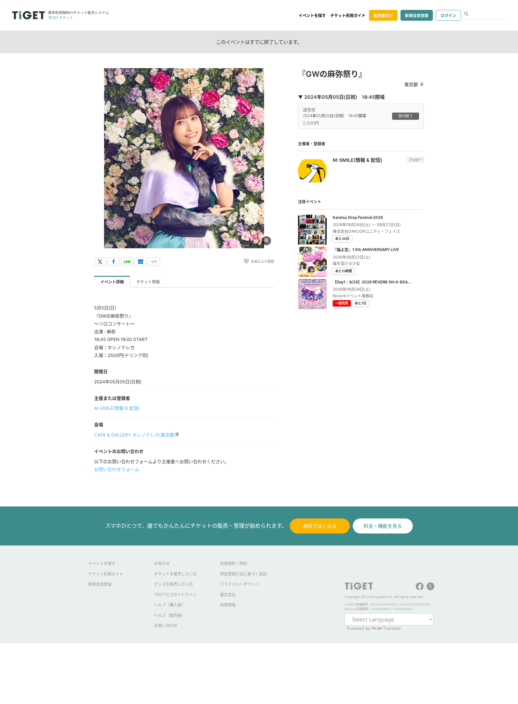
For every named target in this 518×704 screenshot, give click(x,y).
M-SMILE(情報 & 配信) (117, 408)
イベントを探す (312, 15)
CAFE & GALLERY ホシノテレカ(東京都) (135, 435)
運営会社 (228, 594)
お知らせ (162, 563)
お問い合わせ (165, 625)
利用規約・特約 (233, 563)
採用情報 (228, 604)
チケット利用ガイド (347, 15)
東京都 (411, 84)
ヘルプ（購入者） (169, 604)
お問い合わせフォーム (116, 469)
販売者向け (383, 15)
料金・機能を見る (383, 526)
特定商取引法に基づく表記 (243, 573)
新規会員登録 (416, 15)
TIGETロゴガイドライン (175, 594)
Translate (392, 628)
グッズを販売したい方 (173, 584)
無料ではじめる (320, 526)
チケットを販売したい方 (175, 573)
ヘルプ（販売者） (169, 615)
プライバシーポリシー (239, 584)
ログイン (448, 15)
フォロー (415, 160)
